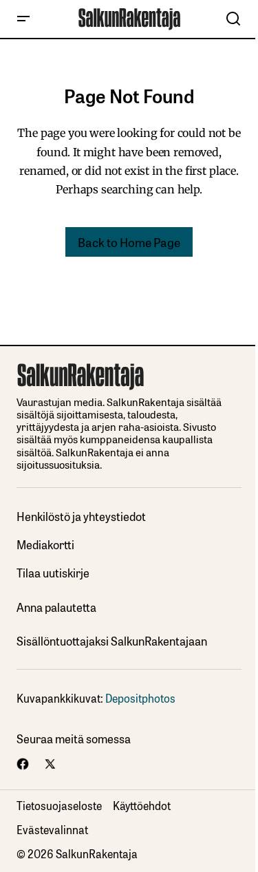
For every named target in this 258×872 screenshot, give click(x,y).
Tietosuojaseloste (59, 805)
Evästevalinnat (52, 829)
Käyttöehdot (142, 805)
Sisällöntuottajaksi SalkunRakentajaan (112, 641)
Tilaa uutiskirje (53, 573)
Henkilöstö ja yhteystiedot (81, 516)
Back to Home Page (129, 242)
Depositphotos (140, 698)
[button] (23, 19)
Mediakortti (45, 545)
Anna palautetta (56, 607)
